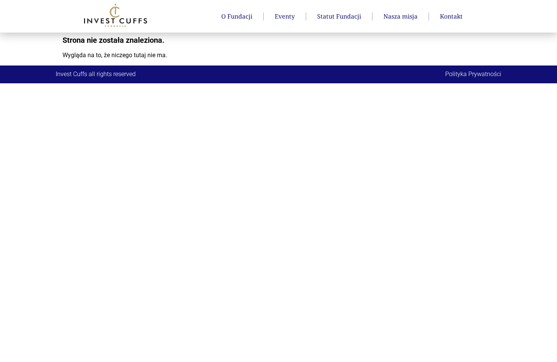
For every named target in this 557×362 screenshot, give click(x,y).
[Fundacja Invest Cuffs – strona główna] (115, 15)
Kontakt (451, 16)
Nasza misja (400, 16)
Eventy (285, 16)
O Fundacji (236, 16)
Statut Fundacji (339, 16)
